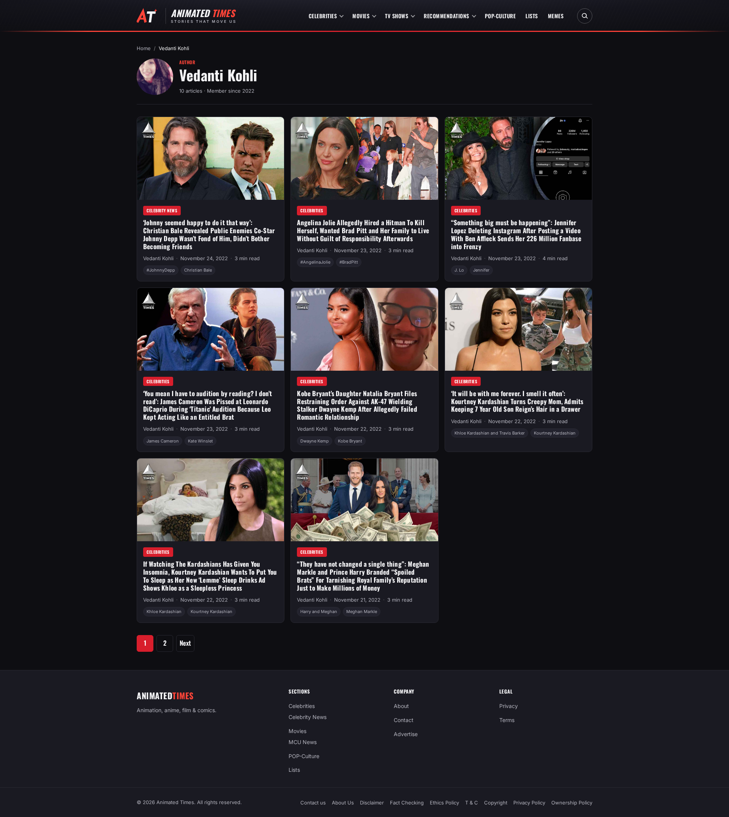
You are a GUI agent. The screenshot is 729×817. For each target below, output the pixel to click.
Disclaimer (372, 803)
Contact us (313, 803)
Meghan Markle (361, 611)
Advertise (406, 734)
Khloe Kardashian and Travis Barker (489, 433)
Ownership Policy (571, 803)
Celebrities (323, 16)
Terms (506, 720)
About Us (343, 803)
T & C (471, 803)
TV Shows (396, 16)
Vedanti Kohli (158, 258)
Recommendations (446, 16)
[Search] (584, 16)
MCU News (303, 741)
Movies (360, 16)
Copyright (495, 803)
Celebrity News (162, 210)
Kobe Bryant (350, 441)
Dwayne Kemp (314, 441)
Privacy (508, 706)
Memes (556, 16)
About (401, 706)
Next (185, 643)
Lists (531, 16)
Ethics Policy (444, 803)
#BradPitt (348, 262)
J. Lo (459, 270)
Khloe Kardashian (164, 611)
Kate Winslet (200, 441)
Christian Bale (198, 270)
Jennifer (481, 270)
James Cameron (163, 441)
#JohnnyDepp (161, 270)
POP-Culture (500, 16)
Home (144, 48)
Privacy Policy (529, 803)
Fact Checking (407, 803)
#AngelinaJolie (315, 262)
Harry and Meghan (318, 611)
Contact (403, 720)
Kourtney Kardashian (555, 433)
